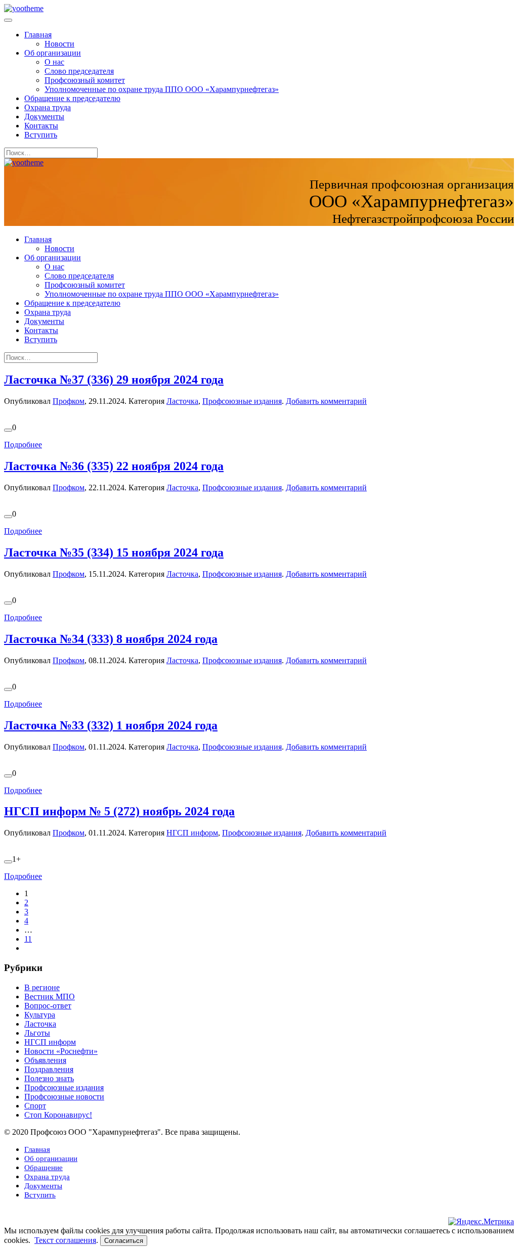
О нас (54, 62)
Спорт (35, 1105)
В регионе (42, 987)
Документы (44, 116)
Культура (39, 1014)
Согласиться (123, 1240)
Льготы (37, 1033)
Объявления (45, 1060)
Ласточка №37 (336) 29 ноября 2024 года (114, 379)
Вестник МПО (49, 996)
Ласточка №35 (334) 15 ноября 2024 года (114, 552)
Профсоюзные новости (64, 1096)
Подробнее (23, 444)
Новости (59, 43)
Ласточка (182, 401)
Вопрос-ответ (47, 1005)
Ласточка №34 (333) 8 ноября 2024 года (111, 638)
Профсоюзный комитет (85, 80)
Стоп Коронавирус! (58, 1114)
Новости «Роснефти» (61, 1051)
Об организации (52, 53)
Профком (68, 401)
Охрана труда (47, 107)
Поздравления (48, 1069)
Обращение (43, 1168)
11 (28, 939)
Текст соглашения (65, 1240)
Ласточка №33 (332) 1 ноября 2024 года (111, 725)
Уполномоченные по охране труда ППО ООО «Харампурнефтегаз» (162, 89)
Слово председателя (79, 71)
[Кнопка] (8, 430)
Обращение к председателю (72, 98)
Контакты (41, 125)
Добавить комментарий (326, 401)
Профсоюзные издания (242, 401)
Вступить (40, 134)
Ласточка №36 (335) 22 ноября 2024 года (114, 466)
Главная (38, 34)
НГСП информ (192, 832)
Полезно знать (49, 1078)
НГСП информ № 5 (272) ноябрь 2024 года (119, 811)
